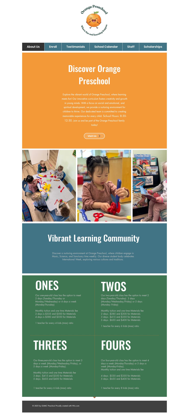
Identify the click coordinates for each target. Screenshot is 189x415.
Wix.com (75, 406)
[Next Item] (161, 186)
